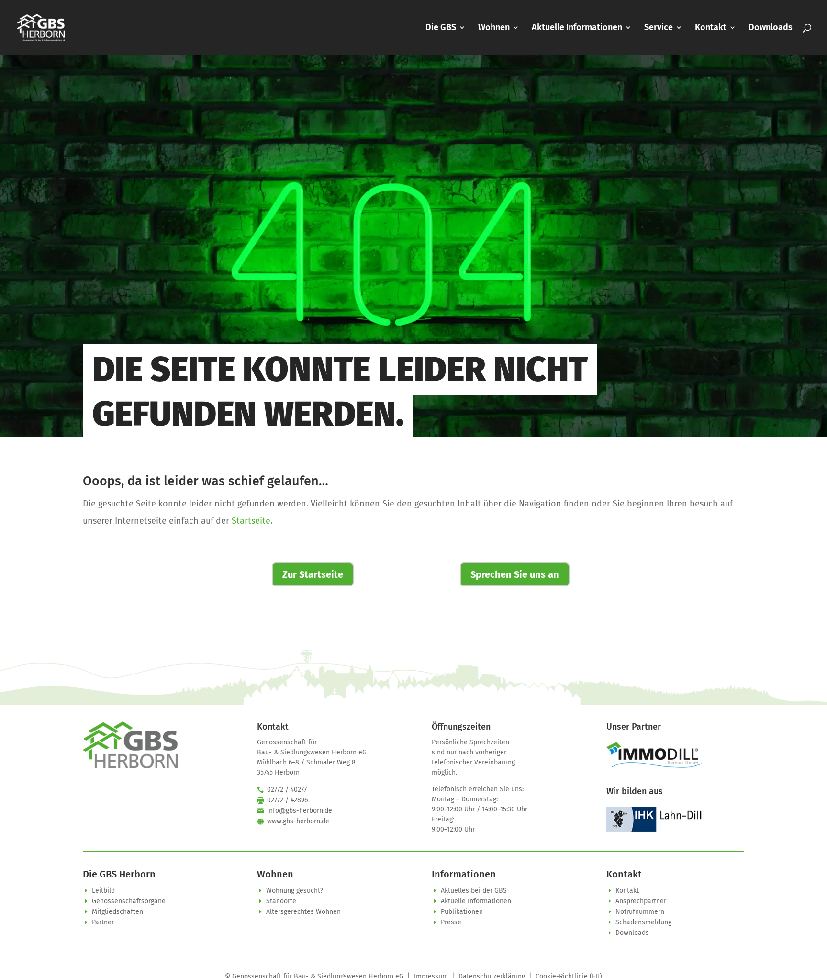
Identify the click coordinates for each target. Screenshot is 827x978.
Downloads (771, 28)
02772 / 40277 (287, 790)
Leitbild (103, 891)
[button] (21, 957)
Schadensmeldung (643, 922)
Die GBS (440, 28)
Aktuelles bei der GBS (474, 891)
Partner (103, 922)
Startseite (251, 521)
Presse (451, 922)
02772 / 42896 (287, 800)
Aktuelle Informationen (577, 28)
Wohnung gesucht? (294, 891)
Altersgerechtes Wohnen (303, 912)
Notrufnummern (639, 912)
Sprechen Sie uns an (514, 574)
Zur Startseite (312, 574)
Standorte (281, 901)
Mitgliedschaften (117, 912)
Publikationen (462, 912)
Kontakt (710, 28)
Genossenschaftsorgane (129, 901)
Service (658, 28)
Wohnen (494, 28)
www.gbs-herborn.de (298, 821)
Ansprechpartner (640, 901)
